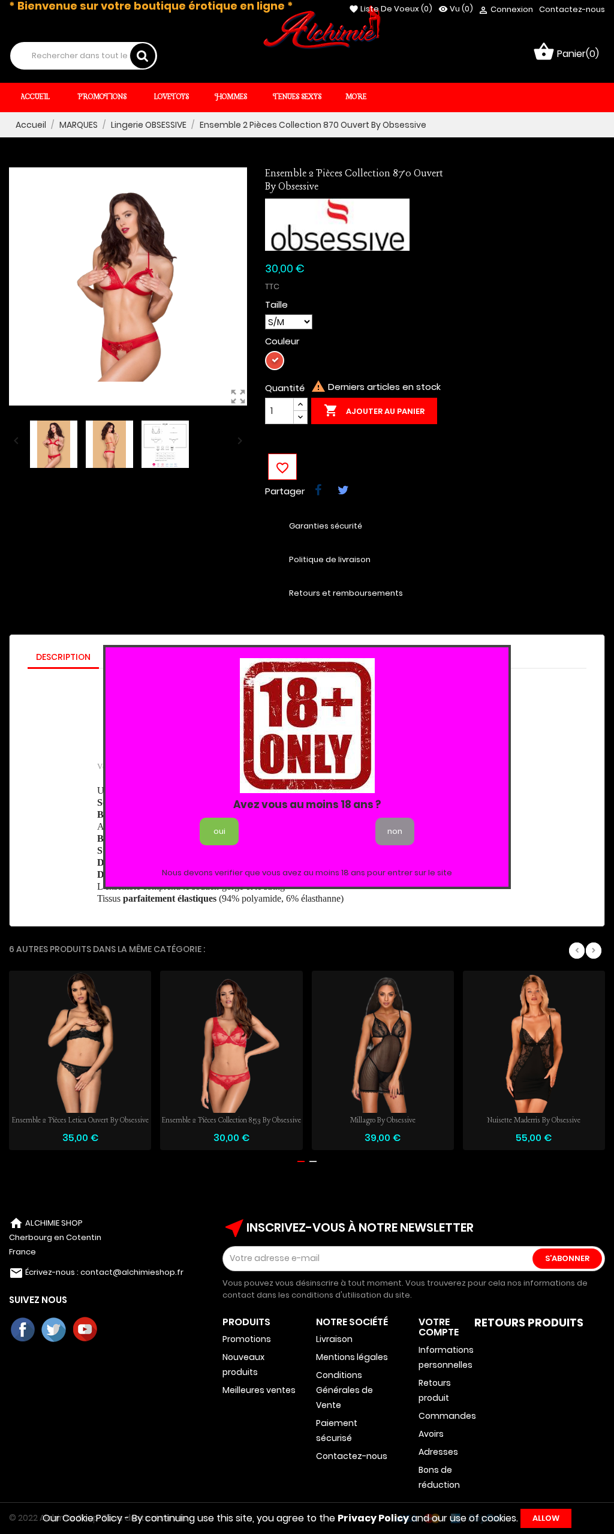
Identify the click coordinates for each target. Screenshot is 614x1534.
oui (219, 831)
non (394, 831)
